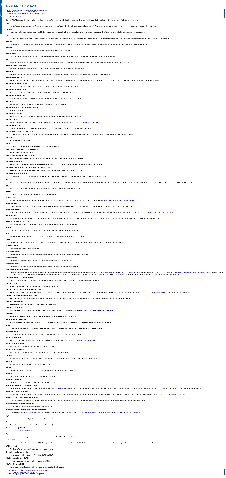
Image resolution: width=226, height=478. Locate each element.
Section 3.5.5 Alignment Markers (128, 272)
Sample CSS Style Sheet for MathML (26, 11)
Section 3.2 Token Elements (106, 272)
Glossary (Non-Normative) (16, 16)
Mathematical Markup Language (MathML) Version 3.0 (30, 10)
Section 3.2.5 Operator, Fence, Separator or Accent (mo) (155, 212)
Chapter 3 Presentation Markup (84, 340)
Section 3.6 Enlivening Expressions (61, 388)
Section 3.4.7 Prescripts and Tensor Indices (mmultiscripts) (192, 272)
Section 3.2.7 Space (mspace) (175, 394)
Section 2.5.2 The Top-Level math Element (33, 431)
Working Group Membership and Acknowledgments (28, 13)
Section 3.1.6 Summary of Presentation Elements (119, 200)
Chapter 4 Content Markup (89, 122)
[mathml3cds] (37, 334)
